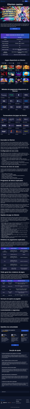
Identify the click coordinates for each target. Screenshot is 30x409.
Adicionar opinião (25, 330)
